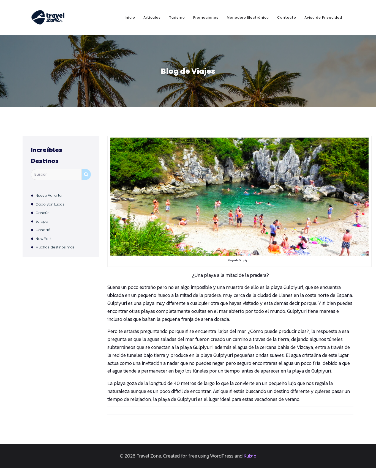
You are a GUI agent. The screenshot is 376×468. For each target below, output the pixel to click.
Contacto (286, 17)
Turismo (177, 17)
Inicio (130, 17)
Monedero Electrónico (248, 17)
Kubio (250, 455)
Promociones (206, 17)
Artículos (152, 17)
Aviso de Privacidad (323, 17)
